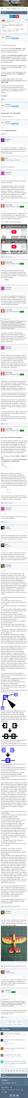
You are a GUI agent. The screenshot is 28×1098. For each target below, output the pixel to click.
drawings (4, 30)
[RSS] (6, 1092)
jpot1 (6, 544)
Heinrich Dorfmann (8, 1034)
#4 (26, 145)
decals (17, 29)
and (7, 257)
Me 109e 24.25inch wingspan (12, 1033)
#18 (26, 917)
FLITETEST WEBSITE (6, 1083)
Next (14, 1021)
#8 (26, 267)
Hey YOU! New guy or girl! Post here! (15, 1056)
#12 (26, 378)
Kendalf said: (5, 999)
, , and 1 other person (14, 966)
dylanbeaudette (7, 1049)
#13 (26, 434)
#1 (26, 42)
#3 (26, 127)
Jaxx (6, 158)
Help (22, 1089)
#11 (26, 352)
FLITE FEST (14, 1083)
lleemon (7, 527)
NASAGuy (8, 139)
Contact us (3, 1089)
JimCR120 (5, 29)
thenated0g (8, 205)
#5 (26, 164)
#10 (26, 315)
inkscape (9, 30)
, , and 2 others (11, 906)
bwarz (5, 1056)
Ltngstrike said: (5, 319)
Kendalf (7, 971)
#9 (26, 293)
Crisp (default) (5, 1087)
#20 (26, 996)
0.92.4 (19, 600)
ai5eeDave (8, 565)
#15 (26, 532)
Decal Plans (8, 74)
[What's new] (22, 8)
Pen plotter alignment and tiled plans (14, 1048)
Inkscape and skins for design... (12, 1055)
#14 (26, 513)
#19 (26, 977)
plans (14, 30)
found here (9, 580)
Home (2, 1092)
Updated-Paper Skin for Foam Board (11, 80)
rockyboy (8, 990)
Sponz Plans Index (17, 67)
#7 (26, 210)
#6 (26, 178)
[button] (2, 8)
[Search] (26, 8)
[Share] (24, 42)
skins (17, 30)
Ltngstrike (8, 172)
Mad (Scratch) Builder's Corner (19, 1034)
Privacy (17, 1089)
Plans (14, 1043)
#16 (26, 550)
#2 (26, 110)
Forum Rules (11, 1064)
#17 (26, 570)
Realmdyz (6, 1064)
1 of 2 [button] (10, 1021)
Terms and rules (11, 1089)
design (21, 29)
